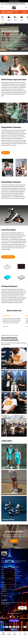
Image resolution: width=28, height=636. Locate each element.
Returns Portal (4, 589)
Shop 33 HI (5, 152)
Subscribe (22, 607)
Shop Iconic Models (8, 256)
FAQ (2, 593)
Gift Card (3, 577)
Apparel (2, 575)
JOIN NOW (24, 11)
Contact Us (3, 584)
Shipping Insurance (18, 575)
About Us (16, 569)
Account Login (17, 571)
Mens (2, 569)
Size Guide (17, 577)
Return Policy (3, 586)
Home (2, 22)
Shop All (14, 540)
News (16, 573)
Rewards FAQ (3, 591)
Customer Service (4, 595)
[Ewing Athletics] (14, 7)
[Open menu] (2, 7)
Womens (3, 573)
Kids (2, 571)
